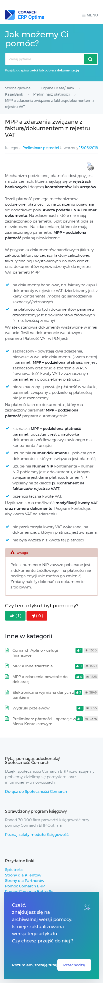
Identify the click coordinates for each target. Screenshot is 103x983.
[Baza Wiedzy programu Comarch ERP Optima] (24, 15)
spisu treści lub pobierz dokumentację (50, 70)
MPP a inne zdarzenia (32, 666)
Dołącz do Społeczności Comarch (36, 791)
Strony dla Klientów (23, 875)
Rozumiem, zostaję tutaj (34, 965)
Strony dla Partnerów (24, 880)
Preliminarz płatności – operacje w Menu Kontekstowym (44, 721)
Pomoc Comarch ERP (25, 886)
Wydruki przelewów (31, 708)
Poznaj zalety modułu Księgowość (36, 834)
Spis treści (14, 869)
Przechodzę (74, 965)
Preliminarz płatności (40, 148)
